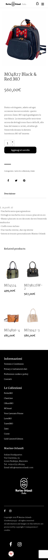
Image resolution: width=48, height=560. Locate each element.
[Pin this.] (24, 181)
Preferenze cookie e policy (16, 374)
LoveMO (8, 418)
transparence (31, 527)
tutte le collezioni (21, 171)
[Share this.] (8, 181)
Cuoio (7, 433)
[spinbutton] (7, 143)
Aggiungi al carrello (20, 150)
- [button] (12, 145)
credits (7, 530)
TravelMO (8, 423)
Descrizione (9, 193)
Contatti (8, 379)
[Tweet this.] (16, 181)
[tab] (9, 195)
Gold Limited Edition (13, 439)
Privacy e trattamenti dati (15, 369)
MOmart (8, 408)
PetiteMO (8, 393)
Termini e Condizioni (14, 364)
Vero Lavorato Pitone (13, 413)
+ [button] (12, 141)
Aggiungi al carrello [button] (19, 279)
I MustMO (8, 403)
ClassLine (8, 398)
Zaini (32, 171)
